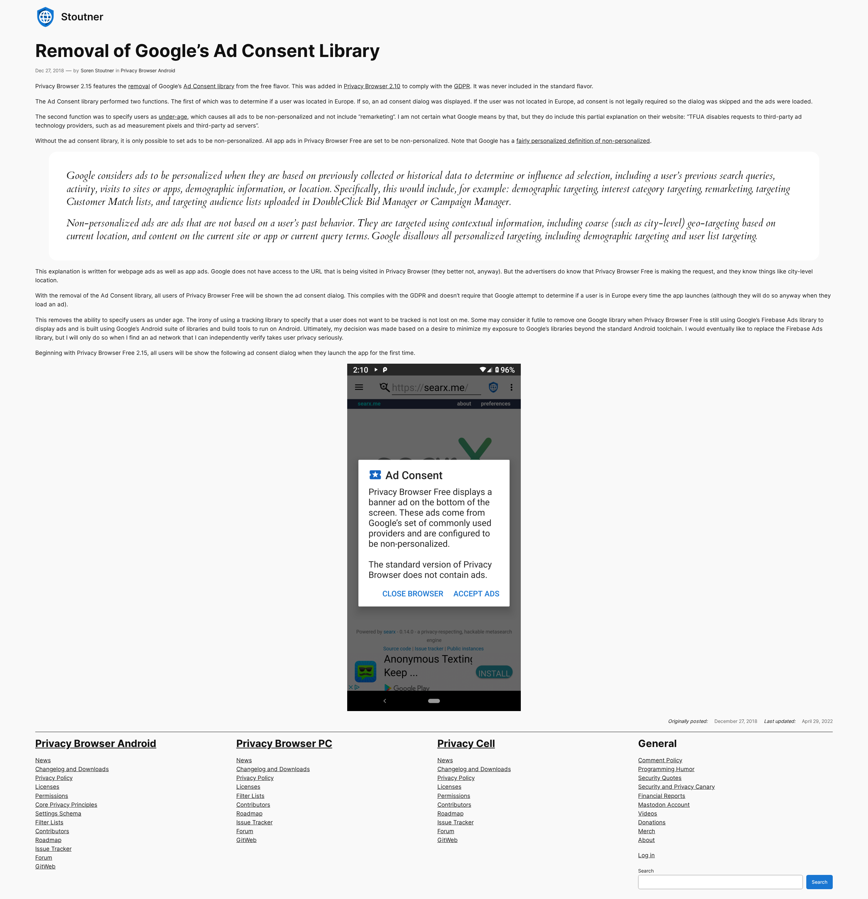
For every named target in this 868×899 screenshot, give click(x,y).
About (646, 840)
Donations (652, 822)
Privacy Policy (54, 777)
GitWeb (45, 866)
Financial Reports (661, 795)
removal (139, 86)
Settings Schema (58, 813)
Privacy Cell (466, 743)
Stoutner (82, 17)
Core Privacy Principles (66, 804)
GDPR (462, 86)
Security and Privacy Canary (676, 786)
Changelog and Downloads (72, 769)
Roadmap (48, 840)
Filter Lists (49, 822)
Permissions (51, 795)
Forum (43, 857)
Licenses (47, 786)
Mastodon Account (664, 804)
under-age (173, 116)
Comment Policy (660, 760)
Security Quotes (660, 777)
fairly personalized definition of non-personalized (583, 140)
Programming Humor (666, 769)
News (43, 760)
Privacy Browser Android (148, 70)
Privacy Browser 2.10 (372, 86)
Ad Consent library (208, 86)
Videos (647, 813)
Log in (646, 855)
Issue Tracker (53, 848)
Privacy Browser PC (284, 743)
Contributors (52, 831)
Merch (646, 831)
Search (646, 871)
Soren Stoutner (97, 70)
